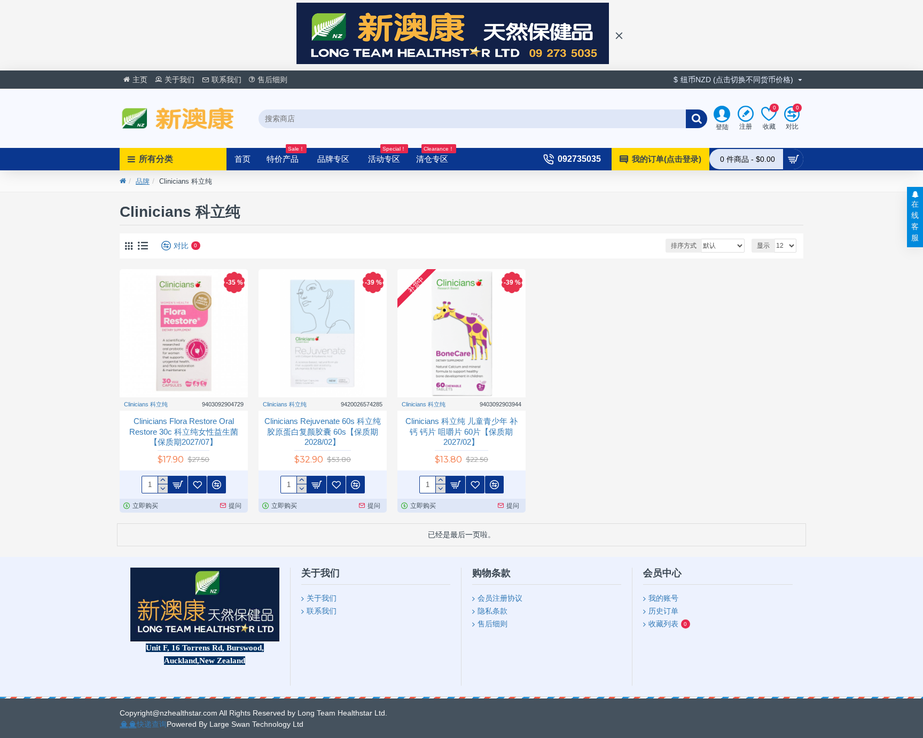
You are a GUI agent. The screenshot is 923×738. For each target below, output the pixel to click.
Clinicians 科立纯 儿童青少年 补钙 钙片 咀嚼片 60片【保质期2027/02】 (461, 431)
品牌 (143, 181)
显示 (763, 245)
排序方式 (684, 245)
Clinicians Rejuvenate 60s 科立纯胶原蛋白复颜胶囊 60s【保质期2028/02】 (322, 431)
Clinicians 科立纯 (146, 404)
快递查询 (152, 724)
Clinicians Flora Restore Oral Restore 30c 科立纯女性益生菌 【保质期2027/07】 (183, 431)
